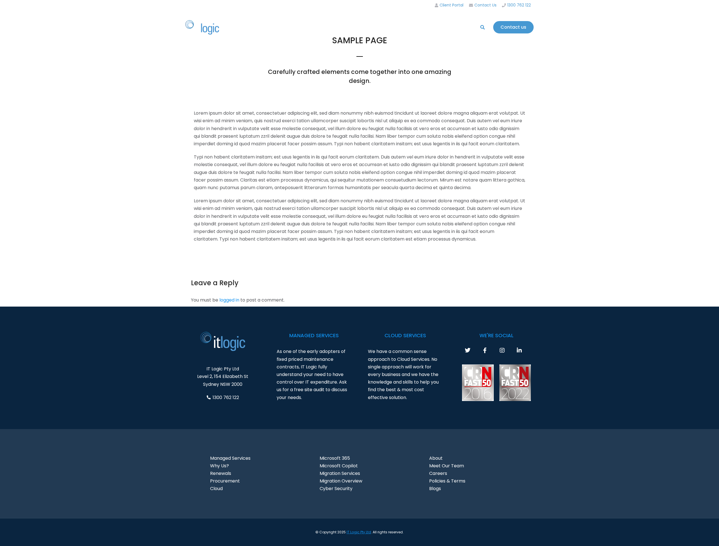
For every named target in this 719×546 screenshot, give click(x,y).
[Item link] (473, 350)
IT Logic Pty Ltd (359, 532)
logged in (229, 300)
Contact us (513, 27)
